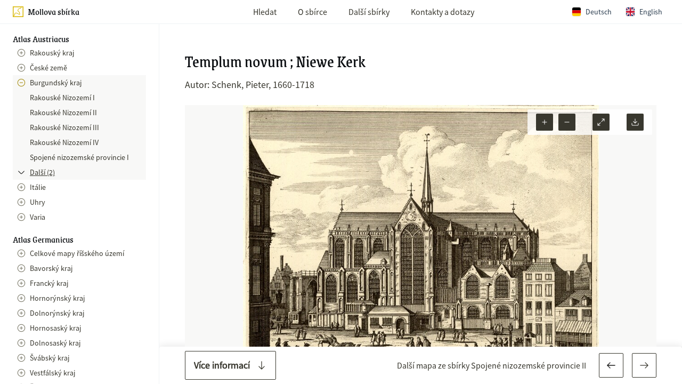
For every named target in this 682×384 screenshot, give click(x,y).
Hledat (265, 11)
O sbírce (312, 11)
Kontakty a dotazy (442, 11)
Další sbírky (368, 11)
